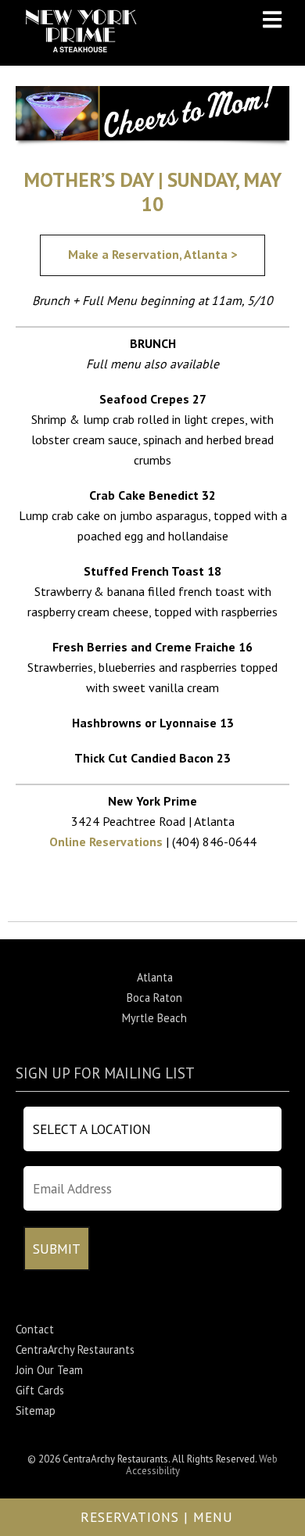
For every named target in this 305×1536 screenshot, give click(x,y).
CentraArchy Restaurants (75, 1349)
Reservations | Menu (157, 1517)
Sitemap (36, 1410)
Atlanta (155, 977)
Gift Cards (40, 1390)
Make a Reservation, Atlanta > (152, 254)
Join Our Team (49, 1369)
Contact (35, 1329)
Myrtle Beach (154, 1017)
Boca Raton (154, 997)
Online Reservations (106, 841)
